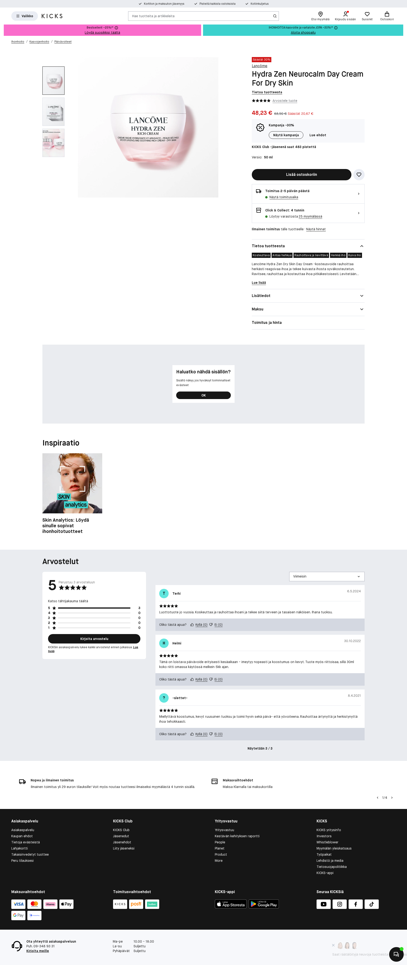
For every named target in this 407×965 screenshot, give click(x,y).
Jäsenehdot (122, 842)
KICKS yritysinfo (329, 830)
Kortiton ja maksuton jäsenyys (164, 4)
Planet (219, 848)
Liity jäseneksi (123, 848)
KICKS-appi (325, 873)
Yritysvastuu (224, 830)
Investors (324, 836)
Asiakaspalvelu (22, 830)
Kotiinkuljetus (260, 4)
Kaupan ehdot (22, 836)
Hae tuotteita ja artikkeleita (153, 16)
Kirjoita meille (37, 951)
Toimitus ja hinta (267, 322)
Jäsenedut (121, 836)
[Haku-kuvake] (275, 16)
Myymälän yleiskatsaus (334, 848)
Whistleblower (327, 842)
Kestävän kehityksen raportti (237, 836)
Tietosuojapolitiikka (332, 867)
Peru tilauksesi (22, 860)
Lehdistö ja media (330, 860)
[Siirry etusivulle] (52, 16)
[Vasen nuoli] (377, 797)
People (220, 842)
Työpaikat (324, 854)
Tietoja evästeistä (25, 842)
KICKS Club (121, 830)
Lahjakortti (19, 848)
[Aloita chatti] (396, 954)
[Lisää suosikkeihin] (359, 174)
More (219, 860)
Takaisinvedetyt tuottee (30, 854)
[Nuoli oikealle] (392, 797)
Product (221, 854)
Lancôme (259, 65)
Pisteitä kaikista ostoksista (217, 4)
